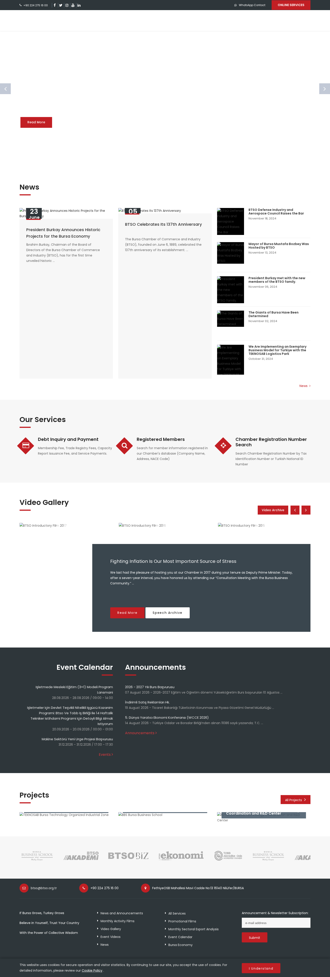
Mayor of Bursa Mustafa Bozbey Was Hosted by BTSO (279, 246)
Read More (36, 122)
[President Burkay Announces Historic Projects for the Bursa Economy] (66, 213)
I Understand (261, 968)
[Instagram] (66, 5)
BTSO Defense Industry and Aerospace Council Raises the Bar (276, 212)
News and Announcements (122, 913)
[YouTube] (72, 5)
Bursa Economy (180, 945)
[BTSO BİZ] (128, 860)
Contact (296, 20)
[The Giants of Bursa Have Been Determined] (230, 319)
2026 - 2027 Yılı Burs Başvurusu (149, 687)
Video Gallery (111, 929)
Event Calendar (180, 937)
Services (164, 20)
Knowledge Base (226, 20)
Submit (254, 937)
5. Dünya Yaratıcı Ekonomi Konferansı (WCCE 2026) (167, 717)
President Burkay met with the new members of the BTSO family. (277, 280)
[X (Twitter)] (60, 5)
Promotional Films (182, 921)
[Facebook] (54, 5)
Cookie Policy (92, 970)
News (303, 386)
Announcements (139, 733)
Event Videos (111, 937)
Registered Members (161, 439)
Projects (192, 20)
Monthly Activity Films (117, 921)
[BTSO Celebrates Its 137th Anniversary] (165, 210)
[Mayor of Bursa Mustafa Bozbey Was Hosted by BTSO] (230, 253)
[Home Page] (44, 20)
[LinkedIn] (78, 5)
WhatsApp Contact (252, 5)
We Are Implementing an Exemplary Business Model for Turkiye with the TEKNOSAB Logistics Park (277, 350)
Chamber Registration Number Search (271, 442)
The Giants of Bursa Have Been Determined (274, 314)
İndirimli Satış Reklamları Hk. (147, 702)
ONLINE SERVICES (291, 5)
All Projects (293, 800)
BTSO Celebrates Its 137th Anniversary (163, 224)
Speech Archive (168, 612)
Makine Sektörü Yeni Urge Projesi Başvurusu (77, 739)
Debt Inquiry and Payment (68, 439)
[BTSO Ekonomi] (181, 860)
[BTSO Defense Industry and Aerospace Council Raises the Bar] (230, 221)
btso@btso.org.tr (44, 888)
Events (105, 754)
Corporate (135, 20)
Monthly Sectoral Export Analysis (193, 929)
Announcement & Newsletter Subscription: (275, 913)
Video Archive (273, 510)
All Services (177, 913)
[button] (165, 161)
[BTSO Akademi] (81, 860)
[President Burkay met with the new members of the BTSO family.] (230, 289)
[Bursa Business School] (37, 860)
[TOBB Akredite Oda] (228, 860)
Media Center (264, 20)
